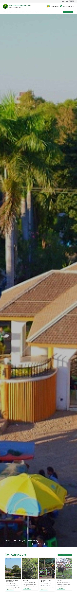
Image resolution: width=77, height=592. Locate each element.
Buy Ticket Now (67, 12)
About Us (30, 12)
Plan (15, 12)
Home (5, 12)
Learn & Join (22, 12)
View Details (9, 589)
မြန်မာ (67, 1)
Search (72, 1)
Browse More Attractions (65, 555)
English (62, 1)
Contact (37, 12)
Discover (9, 12)
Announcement (55, 6)
